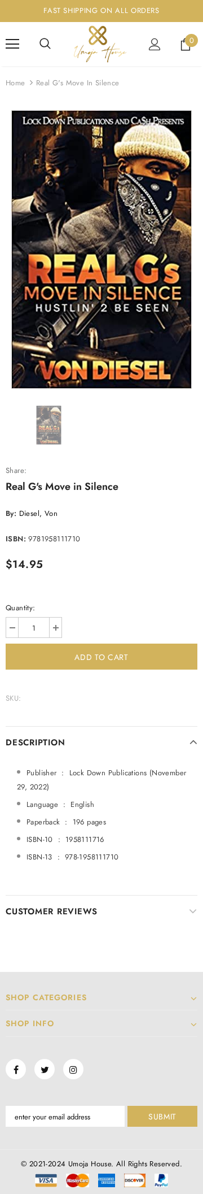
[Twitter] (44, 1069)
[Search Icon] (45, 44)
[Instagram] (73, 1069)
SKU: (13, 698)
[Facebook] (16, 1069)
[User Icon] (155, 44)
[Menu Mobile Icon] (12, 44)
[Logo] (100, 44)
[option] (101, 249)
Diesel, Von (38, 513)
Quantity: (21, 607)
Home (15, 82)
